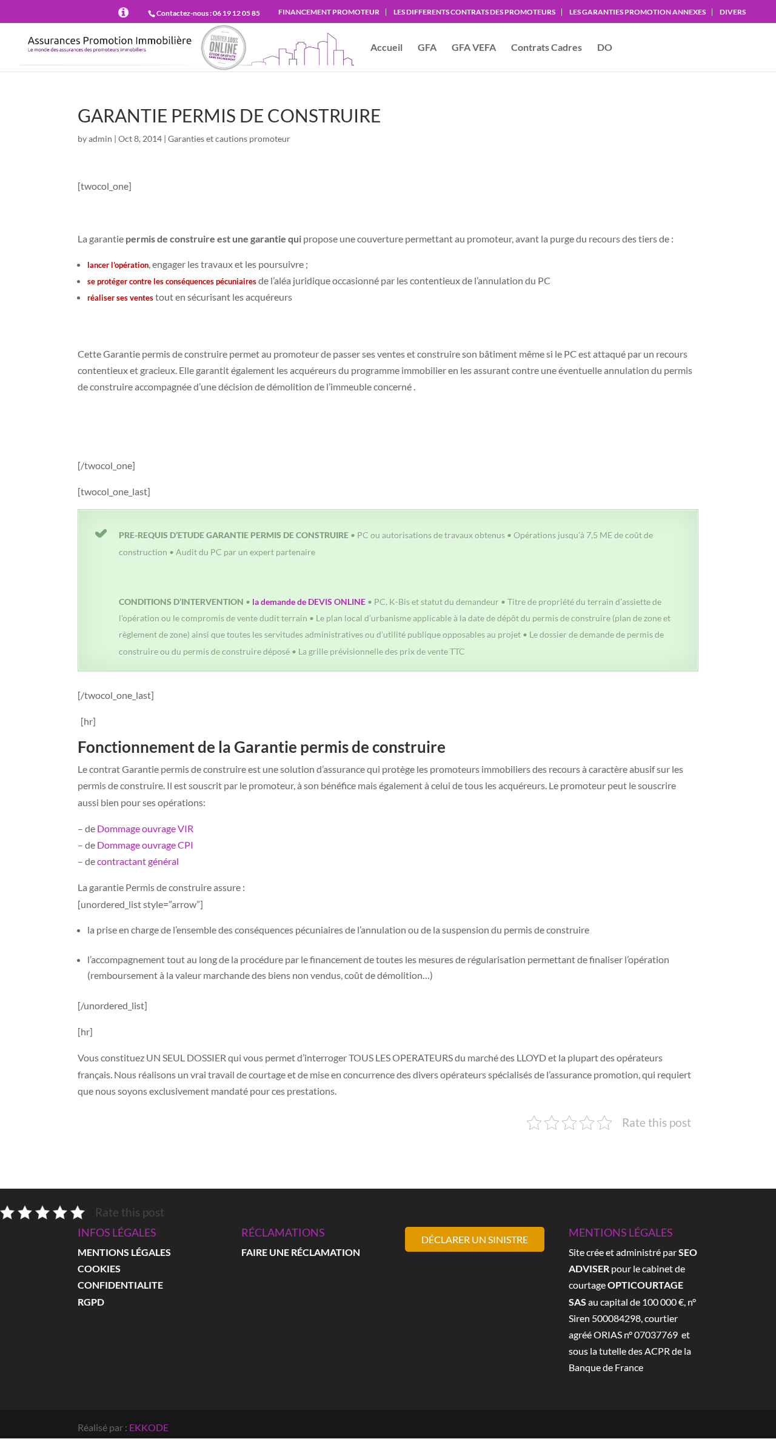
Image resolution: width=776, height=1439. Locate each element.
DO (604, 48)
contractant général (138, 861)
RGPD (91, 1301)
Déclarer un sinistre (474, 1239)
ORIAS (608, 1334)
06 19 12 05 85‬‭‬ (236, 13)
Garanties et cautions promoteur (229, 138)
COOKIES (99, 1268)
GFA (427, 48)
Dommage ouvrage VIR (145, 828)
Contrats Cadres (546, 48)
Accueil (386, 48)
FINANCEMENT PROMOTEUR (329, 11)
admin (100, 138)
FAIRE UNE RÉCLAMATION (300, 1252)
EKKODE (149, 1427)
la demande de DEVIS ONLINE (309, 601)
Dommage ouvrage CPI (145, 844)
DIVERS (733, 11)
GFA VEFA (474, 48)
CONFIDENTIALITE (120, 1284)
